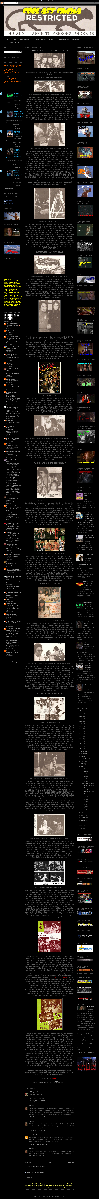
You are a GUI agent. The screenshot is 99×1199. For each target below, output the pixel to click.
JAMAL (8, 599)
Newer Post (28, 1162)
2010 (81, 823)
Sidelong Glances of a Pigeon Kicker (12, 355)
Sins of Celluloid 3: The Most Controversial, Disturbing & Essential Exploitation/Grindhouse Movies (85, 560)
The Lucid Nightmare (12, 506)
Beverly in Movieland (12, 347)
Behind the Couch (11, 379)
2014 (81, 741)
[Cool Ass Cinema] (5, 202)
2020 (81, 726)
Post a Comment (29, 1160)
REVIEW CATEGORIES (12, 42)
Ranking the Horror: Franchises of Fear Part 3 (17, 173)
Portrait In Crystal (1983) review (17, 95)
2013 (81, 744)
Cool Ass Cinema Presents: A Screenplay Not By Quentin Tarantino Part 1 (88, 646)
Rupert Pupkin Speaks (13, 514)
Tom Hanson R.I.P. (11, 440)
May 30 (84, 771)
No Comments (17, 146)
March (83, 815)
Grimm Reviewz (11, 603)
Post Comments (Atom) (39, 1166)
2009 (81, 826)
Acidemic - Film (11, 497)
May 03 (84, 809)
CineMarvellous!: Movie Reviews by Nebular (13, 524)
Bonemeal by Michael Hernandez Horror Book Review (12, 373)
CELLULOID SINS (64, 39)
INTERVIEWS (52, 39)
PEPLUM (9, 363)
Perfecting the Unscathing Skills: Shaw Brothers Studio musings (13, 535)
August (83, 761)
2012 (81, 746)
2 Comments (17, 108)
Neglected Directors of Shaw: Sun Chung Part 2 (88, 791)
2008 (81, 828)
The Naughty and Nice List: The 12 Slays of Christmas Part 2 (18, 114)
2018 (81, 731)
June (82, 766)
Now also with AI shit (11, 456)
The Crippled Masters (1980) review (17, 132)
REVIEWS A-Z (76, 39)
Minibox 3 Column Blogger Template (42, 1196)
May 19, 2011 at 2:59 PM (38, 1101)
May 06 (84, 804)
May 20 (84, 778)
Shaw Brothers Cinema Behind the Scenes (52, 1082)
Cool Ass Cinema (8, 200)
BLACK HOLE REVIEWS (13, 621)
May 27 (84, 773)
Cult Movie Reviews (12, 331)
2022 (81, 721)
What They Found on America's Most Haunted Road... (12, 341)
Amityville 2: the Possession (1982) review (88, 623)
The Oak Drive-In (11, 444)
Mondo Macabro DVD (12, 569)
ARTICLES (14, 39)
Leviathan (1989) (10, 332)
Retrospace (9, 562)
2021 (81, 723)
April (82, 812)
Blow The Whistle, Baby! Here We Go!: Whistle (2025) (12, 432)
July (82, 764)
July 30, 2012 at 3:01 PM (38, 1156)
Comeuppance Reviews (13, 586)
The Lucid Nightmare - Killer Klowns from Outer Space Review (13, 509)
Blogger (16, 662)
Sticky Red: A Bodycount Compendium (10, 428)
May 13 (84, 799)
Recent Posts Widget (8, 188)
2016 (81, 736)
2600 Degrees (62, 1196)
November (84, 753)
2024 (81, 716)
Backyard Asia (10, 385)
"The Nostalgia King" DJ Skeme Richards (13, 593)
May (82, 769)
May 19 (84, 781)
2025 (81, 713)
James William (54, 1196)
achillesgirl (32, 1092)
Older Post (71, 1162)
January (83, 820)
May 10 (84, 802)
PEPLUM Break (10, 364)
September (84, 758)
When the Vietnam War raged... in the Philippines (13, 453)
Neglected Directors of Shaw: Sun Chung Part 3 (88, 785)
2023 (81, 718)
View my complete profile (85, 1052)
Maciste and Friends (12, 651)
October (83, 756)
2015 (81, 739)
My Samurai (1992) (11, 588)
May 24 (84, 776)
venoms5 (31, 1105)
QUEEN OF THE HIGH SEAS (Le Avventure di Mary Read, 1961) (13, 549)
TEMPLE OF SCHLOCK (13, 438)
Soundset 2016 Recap (12, 595)
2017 (81, 734)
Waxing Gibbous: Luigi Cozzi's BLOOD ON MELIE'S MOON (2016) (12, 500)
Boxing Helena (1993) (12, 380)
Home (6, 39)
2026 (81, 711)
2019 (81, 728)
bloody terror (10, 420)
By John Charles (11, 614)
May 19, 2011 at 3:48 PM (38, 1117)
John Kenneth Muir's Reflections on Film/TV (13, 337)
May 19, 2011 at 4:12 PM (38, 1130)
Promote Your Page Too (9, 203)
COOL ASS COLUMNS (39, 39)
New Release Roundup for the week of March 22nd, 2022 (13, 518)
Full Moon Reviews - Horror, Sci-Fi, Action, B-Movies (13, 408)
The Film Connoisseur (13, 554)
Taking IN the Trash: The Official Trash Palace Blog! (13, 578)
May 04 (84, 807)
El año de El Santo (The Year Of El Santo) (13, 629)
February (83, 817)
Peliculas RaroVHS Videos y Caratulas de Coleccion (12, 642)
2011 (81, 749)
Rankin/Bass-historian (12, 323)
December (84, 751)
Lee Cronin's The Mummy (13, 422)
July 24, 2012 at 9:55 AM (38, 1144)
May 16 (84, 796)
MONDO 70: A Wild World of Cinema (11, 544)
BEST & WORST (25, 39)
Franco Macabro (33, 1135)
